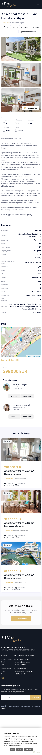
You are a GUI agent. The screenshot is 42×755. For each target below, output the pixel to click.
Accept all (28, 749)
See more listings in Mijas (10, 360)
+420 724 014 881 (17, 389)
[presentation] (4, 449)
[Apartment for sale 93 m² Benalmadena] (21, 553)
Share (37, 27)
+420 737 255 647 (18, 409)
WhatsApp (14, 396)
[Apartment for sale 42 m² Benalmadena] (21, 449)
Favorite (26, 27)
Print (16, 27)
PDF (7, 27)
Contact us (22, 618)
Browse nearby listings (30, 32)
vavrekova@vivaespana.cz (22, 662)
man (4, 708)
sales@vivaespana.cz (19, 387)
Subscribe (35, 697)
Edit (12, 749)
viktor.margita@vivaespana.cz (24, 671)
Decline (20, 749)
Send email (27, 396)
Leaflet (29, 356)
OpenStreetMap (36, 356)
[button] (21, 340)
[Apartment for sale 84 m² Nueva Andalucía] (21, 501)
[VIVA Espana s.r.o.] (8, 5)
